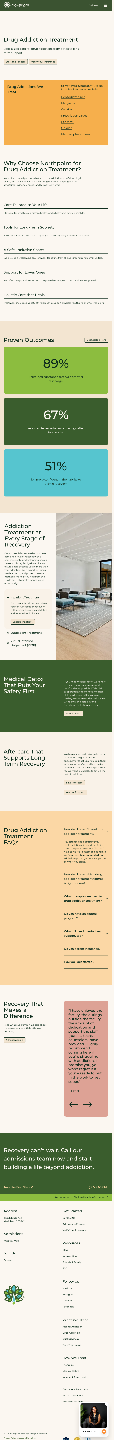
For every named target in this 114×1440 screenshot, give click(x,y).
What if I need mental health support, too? (84, 933)
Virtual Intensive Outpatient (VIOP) (23, 643)
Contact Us (69, 1188)
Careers (8, 1231)
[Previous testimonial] (74, 1074)
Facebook (68, 1277)
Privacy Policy (10, 1409)
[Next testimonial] (87, 1074)
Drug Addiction (71, 1303)
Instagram (68, 1265)
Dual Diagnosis (71, 1309)
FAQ (65, 1239)
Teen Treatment (72, 1315)
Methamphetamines (75, 134)
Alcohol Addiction (72, 1297)
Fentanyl (67, 121)
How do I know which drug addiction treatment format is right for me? (83, 879)
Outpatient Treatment (26, 632)
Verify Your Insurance (74, 1201)
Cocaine (66, 109)
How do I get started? (79, 962)
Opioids (66, 128)
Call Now (94, 5)
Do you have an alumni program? (80, 916)
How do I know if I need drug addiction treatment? (84, 831)
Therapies (68, 1335)
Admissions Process (74, 1194)
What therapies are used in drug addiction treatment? (83, 898)
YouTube (67, 1259)
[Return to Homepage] (17, 4)
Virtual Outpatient (73, 1366)
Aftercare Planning (73, 1372)
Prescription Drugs (74, 115)
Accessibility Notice (27, 1409)
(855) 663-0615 (11, 1211)
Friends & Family (72, 1233)
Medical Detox (71, 1342)
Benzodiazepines (73, 97)
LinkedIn (68, 1271)
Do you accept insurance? (82, 948)
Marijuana (68, 103)
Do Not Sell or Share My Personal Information (25, 1413)
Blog (65, 1221)
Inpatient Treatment (74, 1348)
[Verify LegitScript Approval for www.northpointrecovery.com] (66, 1411)
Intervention (70, 1227)
